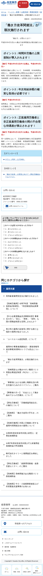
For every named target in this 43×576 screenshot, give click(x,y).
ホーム (3, 12)
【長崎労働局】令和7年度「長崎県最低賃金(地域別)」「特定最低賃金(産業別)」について (22, 306)
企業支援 (24, 12)
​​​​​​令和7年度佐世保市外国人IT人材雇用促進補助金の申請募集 (22, 444)
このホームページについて (13, 543)
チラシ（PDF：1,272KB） (15, 159)
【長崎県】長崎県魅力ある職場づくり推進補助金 (22, 475)
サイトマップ (9, 539)
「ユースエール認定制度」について (21, 339)
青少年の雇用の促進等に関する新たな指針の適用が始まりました (22, 330)
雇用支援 (10, 289)
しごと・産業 (14, 12)
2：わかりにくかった (13, 245)
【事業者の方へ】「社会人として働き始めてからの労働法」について (22, 394)
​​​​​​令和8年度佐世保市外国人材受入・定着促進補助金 (22, 434)
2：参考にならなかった (14, 258)
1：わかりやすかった (13, 242)
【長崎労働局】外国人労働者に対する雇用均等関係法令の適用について (22, 424)
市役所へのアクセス (23, 524)
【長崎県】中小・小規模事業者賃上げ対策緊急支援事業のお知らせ (22, 485)
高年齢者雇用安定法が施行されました (22, 296)
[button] (23, 4)
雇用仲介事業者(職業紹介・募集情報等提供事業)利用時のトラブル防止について (22, 349)
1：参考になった (11, 255)
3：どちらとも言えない (14, 235)
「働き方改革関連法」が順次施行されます (22, 360)
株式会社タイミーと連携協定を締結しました (22, 454)
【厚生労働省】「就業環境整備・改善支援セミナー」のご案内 (22, 464)
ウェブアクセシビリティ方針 (14, 555)
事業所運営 (34, 12)
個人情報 (7, 551)
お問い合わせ (23, 532)
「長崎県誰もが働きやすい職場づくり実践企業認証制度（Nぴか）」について (22, 372)
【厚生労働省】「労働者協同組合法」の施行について (22, 404)
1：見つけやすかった (13, 229)
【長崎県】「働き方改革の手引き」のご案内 (22, 414)
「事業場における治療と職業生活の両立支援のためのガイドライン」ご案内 (22, 383)
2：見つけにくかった (13, 232)
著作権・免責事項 (10, 547)
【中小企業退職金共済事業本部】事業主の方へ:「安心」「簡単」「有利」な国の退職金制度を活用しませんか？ (22, 319)
